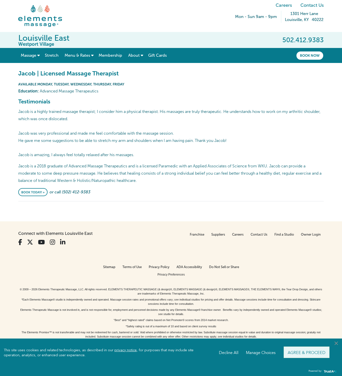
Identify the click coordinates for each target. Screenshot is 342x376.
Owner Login (311, 234)
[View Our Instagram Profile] (52, 242)
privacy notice (125, 349)
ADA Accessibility (189, 267)
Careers (284, 5)
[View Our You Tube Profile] (41, 242)
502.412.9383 (303, 39)
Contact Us (312, 5)
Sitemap (109, 267)
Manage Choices (261, 352)
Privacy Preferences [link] (171, 274)
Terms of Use (132, 267)
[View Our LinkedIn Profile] (62, 242)
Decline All (228, 352)
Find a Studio (284, 234)
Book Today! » (33, 192)
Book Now (310, 55)
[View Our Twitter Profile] (30, 242)
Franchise (197, 234)
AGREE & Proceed (306, 352)
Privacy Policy (159, 267)
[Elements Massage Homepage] (44, 16)
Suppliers (218, 234)
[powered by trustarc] (329, 371)
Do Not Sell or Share (224, 267)
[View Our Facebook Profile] (20, 242)
